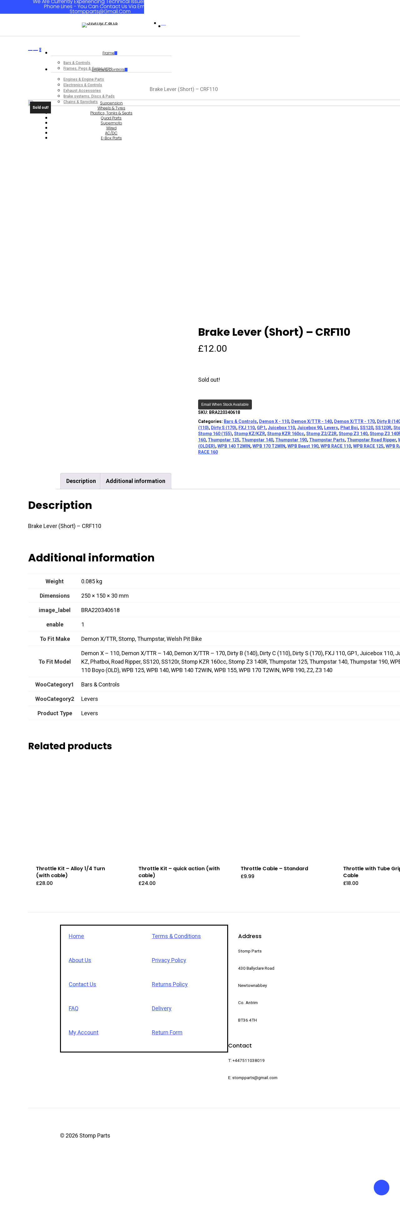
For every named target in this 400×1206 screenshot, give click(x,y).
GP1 (261, 427)
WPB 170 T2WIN (268, 446)
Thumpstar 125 (223, 439)
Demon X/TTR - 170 (354, 421)
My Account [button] (83, 1032)
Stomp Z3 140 (353, 433)
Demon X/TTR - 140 (311, 421)
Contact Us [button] (82, 984)
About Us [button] (80, 960)
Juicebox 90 (309, 427)
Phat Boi (349, 427)
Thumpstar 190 (291, 439)
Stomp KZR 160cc (285, 433)
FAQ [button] (73, 1008)
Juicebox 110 (281, 427)
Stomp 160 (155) (215, 433)
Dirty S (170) (223, 427)
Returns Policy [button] (170, 984)
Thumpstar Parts (327, 439)
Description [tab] (81, 481)
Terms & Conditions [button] (176, 936)
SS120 (366, 427)
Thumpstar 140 (257, 439)
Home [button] (76, 936)
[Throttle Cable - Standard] (281, 808)
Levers (331, 427)
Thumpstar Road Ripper (371, 439)
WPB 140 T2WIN (234, 446)
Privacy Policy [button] (169, 960)
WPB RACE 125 (368, 446)
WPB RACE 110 (336, 446)
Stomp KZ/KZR (249, 433)
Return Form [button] (167, 1032)
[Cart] (35, 95)
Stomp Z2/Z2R (321, 433)
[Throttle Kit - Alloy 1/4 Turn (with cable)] (76, 808)
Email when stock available (225, 404)
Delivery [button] (162, 1008)
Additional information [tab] (135, 481)
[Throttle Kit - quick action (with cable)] (179, 808)
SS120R (383, 427)
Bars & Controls (240, 421)
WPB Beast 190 (303, 446)
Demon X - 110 (274, 421)
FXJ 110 (246, 427)
